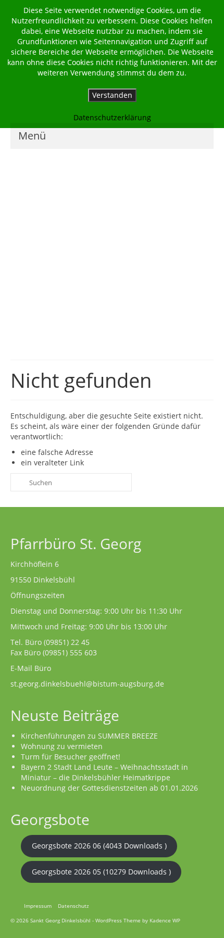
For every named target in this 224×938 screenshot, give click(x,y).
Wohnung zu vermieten (62, 746)
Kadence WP (165, 920)
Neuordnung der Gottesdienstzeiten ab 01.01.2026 (109, 788)
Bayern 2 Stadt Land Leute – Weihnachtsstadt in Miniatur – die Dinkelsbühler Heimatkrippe (104, 772)
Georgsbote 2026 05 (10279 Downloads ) (101, 872)
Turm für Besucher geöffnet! (70, 757)
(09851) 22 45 (67, 642)
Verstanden (112, 95)
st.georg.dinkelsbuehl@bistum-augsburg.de (87, 684)
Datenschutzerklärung (112, 117)
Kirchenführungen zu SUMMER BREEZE (89, 736)
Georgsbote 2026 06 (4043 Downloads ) (99, 846)
